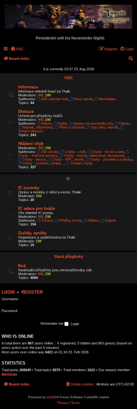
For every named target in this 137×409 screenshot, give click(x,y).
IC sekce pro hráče (36, 208)
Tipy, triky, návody (104, 127)
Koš (22, 265)
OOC (68, 78)
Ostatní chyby (82, 163)
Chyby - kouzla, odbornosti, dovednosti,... (96, 155)
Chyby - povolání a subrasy (111, 159)
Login (8, 292)
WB (40, 95)
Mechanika (107, 99)
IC (68, 179)
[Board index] (68, 17)
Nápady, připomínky (37, 127)
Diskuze (26, 111)
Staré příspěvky (68, 256)
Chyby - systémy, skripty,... (43, 163)
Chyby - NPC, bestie (68, 159)
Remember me (52, 323)
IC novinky (28, 187)
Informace (28, 87)
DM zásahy (50, 152)
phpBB (52, 397)
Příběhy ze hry (70, 220)
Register (32, 292)
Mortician (9, 374)
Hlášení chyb (31, 143)
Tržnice (47, 220)
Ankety (46, 123)
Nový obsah (83, 99)
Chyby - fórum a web (107, 152)
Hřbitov (93, 220)
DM (48, 95)
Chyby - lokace (34, 159)
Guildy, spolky (32, 233)
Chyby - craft (75, 152)
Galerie (110, 220)
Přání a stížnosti (71, 127)
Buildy (62, 123)
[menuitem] (17, 49)
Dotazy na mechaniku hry (93, 123)
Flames (124, 123)
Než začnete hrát (54, 99)
